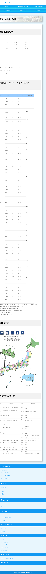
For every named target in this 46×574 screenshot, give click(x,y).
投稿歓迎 (2, 514)
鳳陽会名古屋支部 (4, 547)
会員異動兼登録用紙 (5, 470)
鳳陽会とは (7, 6)
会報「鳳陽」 (3, 520)
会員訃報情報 (3, 487)
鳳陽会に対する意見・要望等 (7, 558)
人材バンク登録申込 (5, 478)
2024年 (2, 491)
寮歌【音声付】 (4, 528)
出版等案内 (3, 531)
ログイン (2, 566)
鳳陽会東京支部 (4, 544)
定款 (2, 503)
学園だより (38, 10)
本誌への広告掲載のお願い (6, 517)
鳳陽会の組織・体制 (23, 6)
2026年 (2, 494)
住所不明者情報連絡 (5, 472)
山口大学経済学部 (4, 542)
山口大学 (2, 539)
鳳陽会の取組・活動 (38, 6)
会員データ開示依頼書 (5, 475)
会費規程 (2, 506)
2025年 (2, 493)
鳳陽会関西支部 (4, 550)
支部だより (23, 10)
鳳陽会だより (7, 10)
